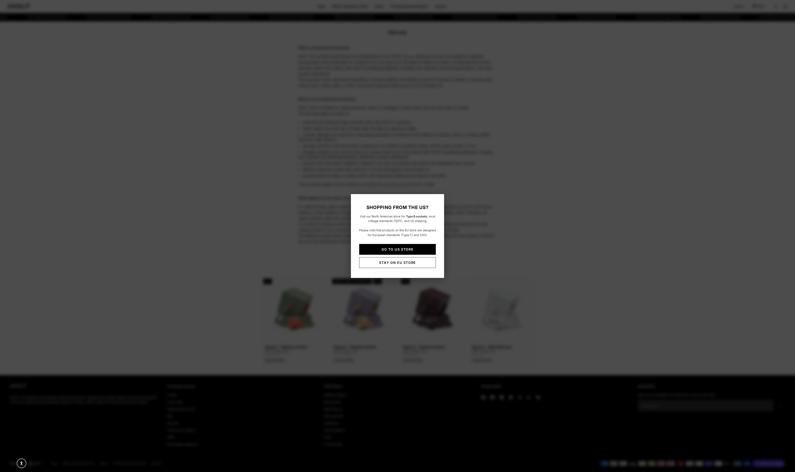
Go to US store (397, 249)
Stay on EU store (397, 263)
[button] (21, 463)
